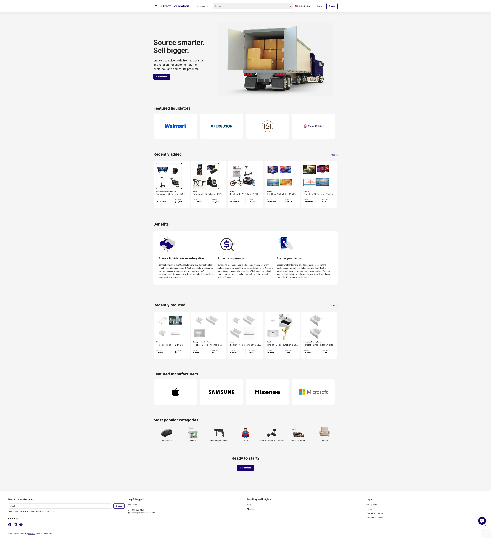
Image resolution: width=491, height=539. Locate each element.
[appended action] (289, 5)
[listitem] (305, 505)
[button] (156, 6)
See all (334, 155)
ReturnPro (31, 534)
